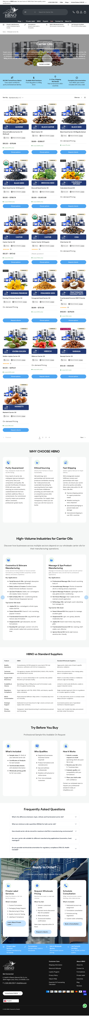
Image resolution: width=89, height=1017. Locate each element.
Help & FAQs (53, 979)
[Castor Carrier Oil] (16, 227)
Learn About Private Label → (14, 923)
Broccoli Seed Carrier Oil (40, 188)
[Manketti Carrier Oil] (16, 397)
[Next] (86, 597)
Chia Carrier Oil (65, 242)
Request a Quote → (43, 932)
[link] (20, 437)
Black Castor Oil (37, 132)
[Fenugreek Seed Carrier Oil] (45, 283)
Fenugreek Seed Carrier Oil (41, 298)
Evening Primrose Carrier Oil (12, 298)
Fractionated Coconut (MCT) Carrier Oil (72, 299)
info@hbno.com (22, 983)
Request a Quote (73, 152)
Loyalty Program (54, 972)
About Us (68, 21)
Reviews (79, 986)
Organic (45, 21)
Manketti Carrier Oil (9, 412)
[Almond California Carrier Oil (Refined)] (16, 117)
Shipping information (55, 965)
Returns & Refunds (55, 968)
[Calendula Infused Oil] (73, 173)
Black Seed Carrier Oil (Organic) (13, 188)
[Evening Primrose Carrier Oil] (16, 283)
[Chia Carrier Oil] (73, 227)
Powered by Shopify (15, 1009)
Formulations (81, 972)
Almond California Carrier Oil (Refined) (12, 133)
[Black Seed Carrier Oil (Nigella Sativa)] (73, 117)
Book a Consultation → (72, 924)
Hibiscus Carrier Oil (38, 356)
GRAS (39, 21)
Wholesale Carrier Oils (12, 31)
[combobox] (45, 12)
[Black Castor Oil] (45, 117)
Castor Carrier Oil (9, 242)
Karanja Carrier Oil (66, 356)
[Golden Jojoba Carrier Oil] (16, 341)
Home (4, 31)
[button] (85, 12)
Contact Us (59, 21)
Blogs (67, 2)
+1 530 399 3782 (53, 2)
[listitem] (44, 817)
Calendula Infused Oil (67, 188)
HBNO (8, 1009)
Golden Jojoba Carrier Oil (11, 356)
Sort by (5, 97)
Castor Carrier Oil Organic (40, 242)
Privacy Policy (53, 975)
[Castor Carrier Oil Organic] (45, 227)
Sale (51, 21)
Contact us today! (44, 64)
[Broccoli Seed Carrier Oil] (45, 173)
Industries (80, 979)
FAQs (61, 2)
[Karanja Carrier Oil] (73, 341)
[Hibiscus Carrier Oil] (45, 341)
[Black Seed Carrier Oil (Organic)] (16, 173)
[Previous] (3, 597)
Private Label (30, 21)
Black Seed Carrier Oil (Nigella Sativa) (73, 132)
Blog (78, 982)
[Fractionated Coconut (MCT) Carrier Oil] (73, 283)
